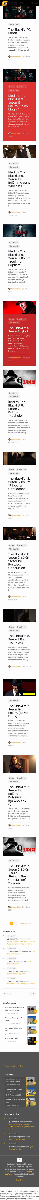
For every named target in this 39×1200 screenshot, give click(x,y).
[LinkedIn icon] (18, 1180)
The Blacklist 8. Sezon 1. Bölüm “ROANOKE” (19, 639)
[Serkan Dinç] (13, 3)
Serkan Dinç (16, 57)
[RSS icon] (22, 1180)
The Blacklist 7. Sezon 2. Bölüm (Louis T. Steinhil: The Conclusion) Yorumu (19, 874)
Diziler (11, 87)
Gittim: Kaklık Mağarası (16, 974)
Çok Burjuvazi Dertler (16, 1139)
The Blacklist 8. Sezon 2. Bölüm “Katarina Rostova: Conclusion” (19, 561)
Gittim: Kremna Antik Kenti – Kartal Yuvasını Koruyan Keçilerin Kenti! (21, 1126)
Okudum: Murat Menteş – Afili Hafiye (21, 984)
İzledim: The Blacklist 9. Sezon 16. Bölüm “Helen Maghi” (18, 103)
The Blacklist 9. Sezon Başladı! (19, 330)
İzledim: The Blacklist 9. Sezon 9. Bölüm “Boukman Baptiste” (19, 258)
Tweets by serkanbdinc (13, 1066)
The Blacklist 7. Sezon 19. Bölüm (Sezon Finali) (18, 711)
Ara (32, 993)
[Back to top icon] (19, 1160)
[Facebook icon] (16, 1180)
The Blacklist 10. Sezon (19, 31)
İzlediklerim (21, 87)
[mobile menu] (36, 3)
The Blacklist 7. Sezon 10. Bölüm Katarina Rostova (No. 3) (18, 795)
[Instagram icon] (20, 1180)
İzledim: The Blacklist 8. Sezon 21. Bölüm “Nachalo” (16, 409)
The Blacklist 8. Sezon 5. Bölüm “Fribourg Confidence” (19, 483)
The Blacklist (14, 24)
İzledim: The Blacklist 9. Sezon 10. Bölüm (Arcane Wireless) (19, 179)
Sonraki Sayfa (25, 923)
